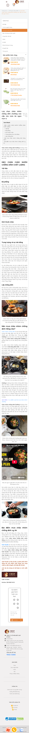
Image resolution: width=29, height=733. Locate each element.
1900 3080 (11, 654)
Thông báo (5, 51)
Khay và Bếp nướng (14, 673)
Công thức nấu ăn (6, 36)
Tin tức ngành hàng (7, 27)
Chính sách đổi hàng (14, 693)
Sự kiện (4, 42)
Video (3, 39)
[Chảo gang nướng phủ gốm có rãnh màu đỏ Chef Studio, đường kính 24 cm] (6, 70)
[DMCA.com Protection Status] (20, 719)
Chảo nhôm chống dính (8, 331)
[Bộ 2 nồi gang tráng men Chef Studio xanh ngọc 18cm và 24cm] (6, 91)
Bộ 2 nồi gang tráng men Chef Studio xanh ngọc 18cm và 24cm (18, 90)
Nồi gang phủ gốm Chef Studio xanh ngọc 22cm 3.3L (18, 99)
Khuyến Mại (5, 48)
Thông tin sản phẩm (14, 10)
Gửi (21, 620)
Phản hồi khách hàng (7, 45)
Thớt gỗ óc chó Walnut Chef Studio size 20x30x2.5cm (17, 79)
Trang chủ (4, 10)
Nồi (14, 671)
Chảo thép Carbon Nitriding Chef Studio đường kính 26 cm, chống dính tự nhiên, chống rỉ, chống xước (18, 59)
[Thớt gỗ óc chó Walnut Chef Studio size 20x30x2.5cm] (6, 81)
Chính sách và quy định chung (14, 689)
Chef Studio (5, 544)
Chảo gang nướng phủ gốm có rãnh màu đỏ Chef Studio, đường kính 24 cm (18, 69)
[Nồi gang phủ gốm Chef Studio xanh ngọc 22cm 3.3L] (6, 102)
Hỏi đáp (4, 24)
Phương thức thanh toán (21, 727)
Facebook (15, 705)
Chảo (14, 669)
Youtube (15, 707)
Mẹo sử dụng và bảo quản (8, 33)
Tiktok (15, 709)
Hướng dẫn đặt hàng (15, 691)
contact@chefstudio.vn (15, 645)
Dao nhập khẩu (14, 667)
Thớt (14, 665)
